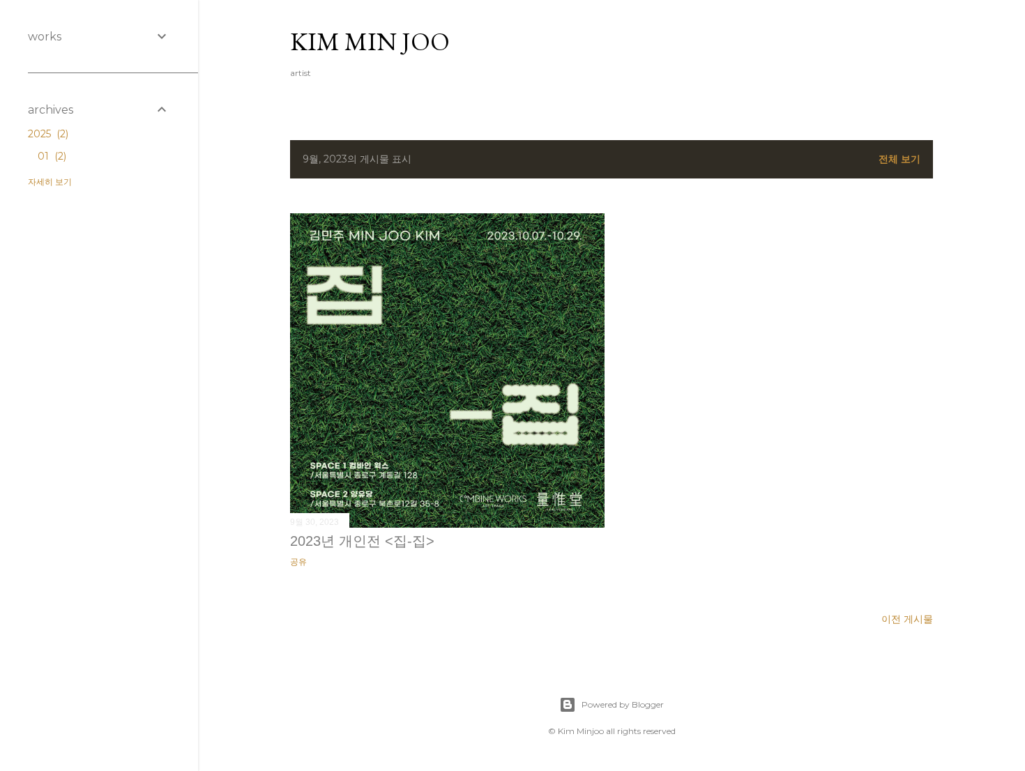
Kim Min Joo (370, 41)
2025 (47, 134)
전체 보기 (899, 159)
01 (50, 156)
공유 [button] (298, 561)
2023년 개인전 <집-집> (362, 541)
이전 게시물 (907, 619)
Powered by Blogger (623, 704)
